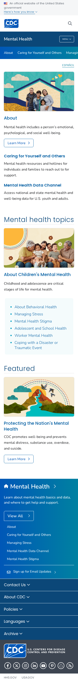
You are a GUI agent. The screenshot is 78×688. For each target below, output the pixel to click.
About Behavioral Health (36, 307)
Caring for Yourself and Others (40, 53)
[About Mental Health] (39, 91)
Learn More (17, 143)
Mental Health (18, 39)
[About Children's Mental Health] (39, 247)
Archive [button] (11, 633)
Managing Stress (29, 314)
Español (68, 65)
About (8, 53)
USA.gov (28, 677)
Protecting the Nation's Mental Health (36, 426)
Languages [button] (15, 621)
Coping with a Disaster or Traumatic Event (36, 345)
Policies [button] (11, 609)
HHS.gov (10, 677)
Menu (65, 39)
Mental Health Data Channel (32, 185)
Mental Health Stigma (33, 321)
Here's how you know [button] (19, 12)
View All (16, 516)
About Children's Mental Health (37, 274)
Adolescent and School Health (41, 328)
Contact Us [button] (15, 584)
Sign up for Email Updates (32, 571)
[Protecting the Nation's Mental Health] (39, 396)
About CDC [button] (15, 597)
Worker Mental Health (34, 335)
